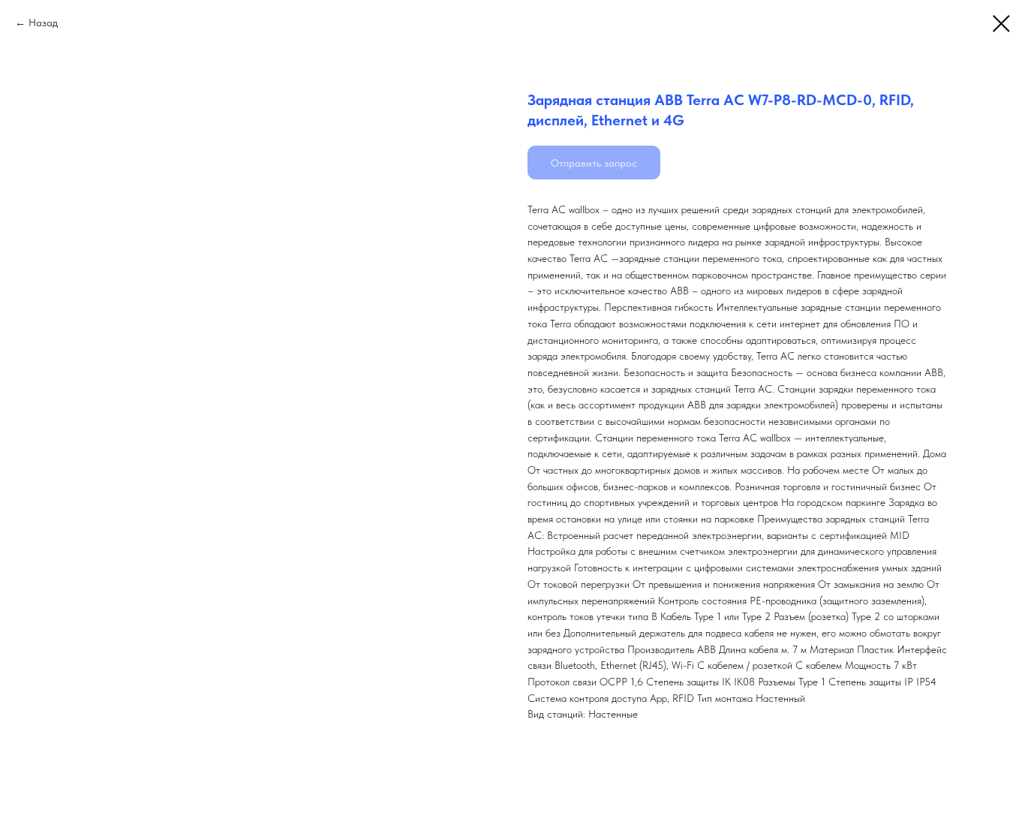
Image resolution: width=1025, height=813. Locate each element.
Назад (43, 23)
